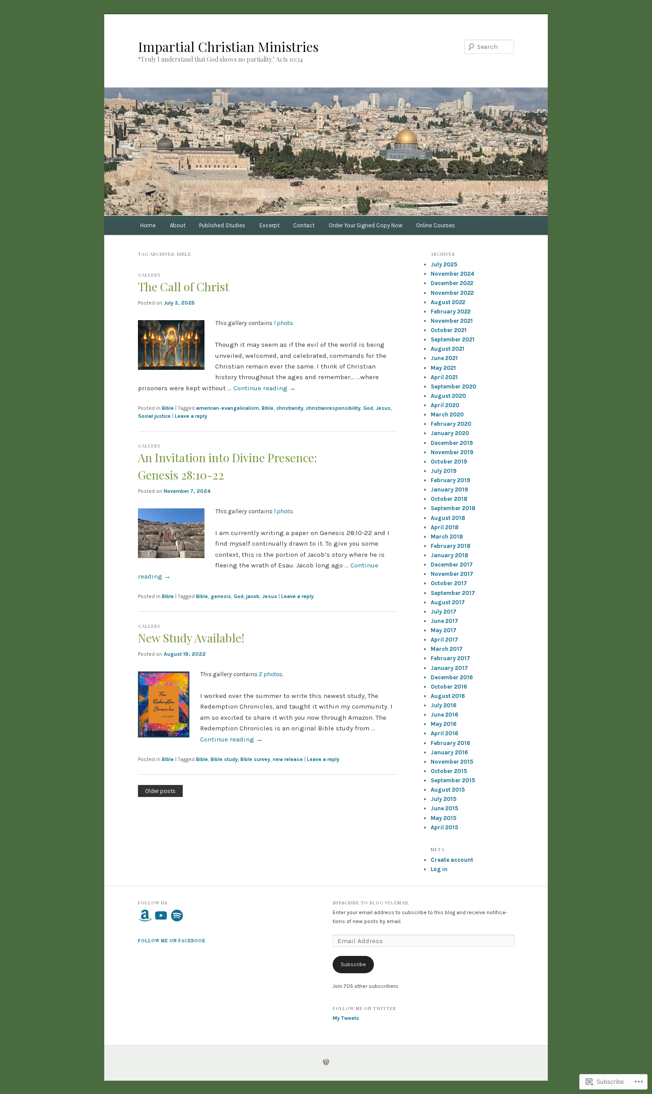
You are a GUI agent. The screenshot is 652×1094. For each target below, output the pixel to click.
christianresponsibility (333, 408)
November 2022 (452, 292)
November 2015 (452, 761)
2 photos (270, 674)
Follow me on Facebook (171, 940)
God (368, 408)
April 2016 (444, 733)
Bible (168, 408)
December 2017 (452, 564)
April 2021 (444, 377)
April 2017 (444, 639)
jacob (252, 596)
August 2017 (448, 602)
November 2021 (452, 320)
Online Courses (435, 225)
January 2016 (449, 752)
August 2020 (448, 395)
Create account (452, 859)
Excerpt (269, 225)
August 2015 (448, 789)
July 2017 (443, 611)
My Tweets (346, 1018)
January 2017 (449, 668)
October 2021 (449, 330)
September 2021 (453, 339)
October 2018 (449, 498)
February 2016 (450, 743)
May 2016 (443, 724)
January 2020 (450, 433)
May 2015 (443, 818)
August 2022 (448, 302)
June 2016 (444, 714)
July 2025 (444, 264)
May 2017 (443, 630)
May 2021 (443, 368)
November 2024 (452, 273)
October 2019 (449, 461)
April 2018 (445, 527)
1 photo (283, 323)
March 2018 (447, 536)
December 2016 (452, 677)
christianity (289, 408)
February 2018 (451, 546)
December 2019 (452, 443)
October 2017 (449, 583)
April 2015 (444, 827)
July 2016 (443, 705)
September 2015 (453, 780)
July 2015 (443, 799)
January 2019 (449, 489)
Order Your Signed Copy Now (365, 225)
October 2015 (449, 771)
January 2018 (449, 555)
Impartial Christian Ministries (228, 46)
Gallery (149, 275)
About (177, 225)
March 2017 (447, 649)
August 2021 (447, 348)
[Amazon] (145, 915)
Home (148, 225)
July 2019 (443, 471)
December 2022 (452, 283)
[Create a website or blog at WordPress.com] (326, 1063)
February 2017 (450, 658)
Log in (439, 869)
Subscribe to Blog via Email (371, 903)
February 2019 (450, 480)
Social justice (154, 416)
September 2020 (453, 386)
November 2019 (452, 452)
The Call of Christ (183, 286)
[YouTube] (161, 915)
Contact (303, 225)
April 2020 (445, 405)
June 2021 (444, 358)
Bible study (224, 759)
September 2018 (453, 508)
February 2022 (451, 311)
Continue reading (264, 388)
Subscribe (353, 964)
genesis (221, 596)
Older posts (160, 791)
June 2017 (444, 621)
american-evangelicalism (227, 408)
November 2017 (452, 574)
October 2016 (449, 686)
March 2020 (447, 414)
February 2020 (451, 423)
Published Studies (222, 225)
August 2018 (448, 518)
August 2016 (448, 696)
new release (288, 759)
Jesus (383, 408)
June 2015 (444, 808)
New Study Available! (191, 638)
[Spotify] (177, 915)
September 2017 (453, 593)
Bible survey (255, 759)
